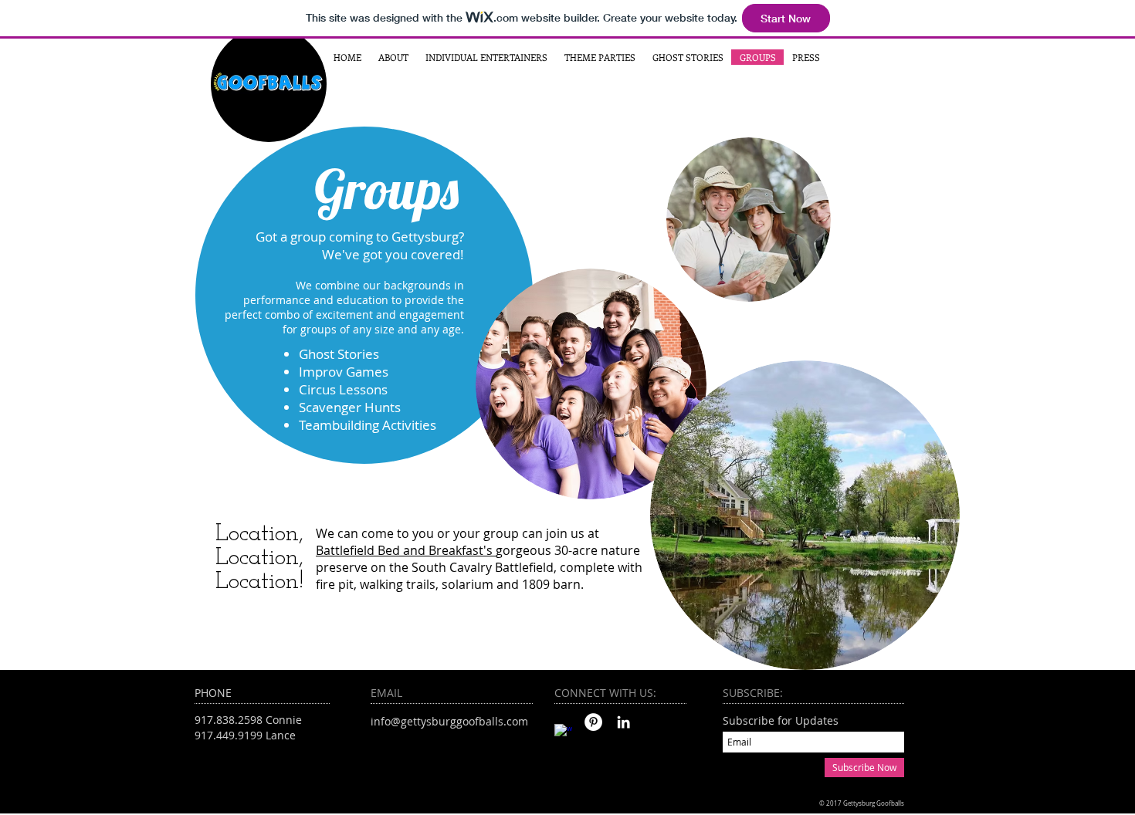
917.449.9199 (229, 735)
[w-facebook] (563, 733)
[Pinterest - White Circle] (593, 722)
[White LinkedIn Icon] (623, 722)
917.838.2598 (229, 719)
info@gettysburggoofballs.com (449, 721)
